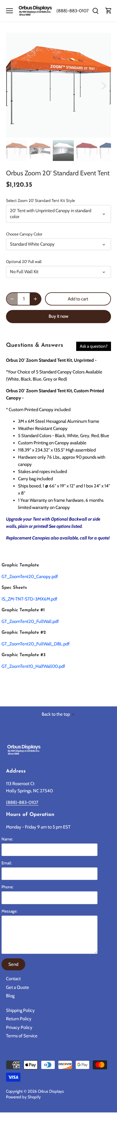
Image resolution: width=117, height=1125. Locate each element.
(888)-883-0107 (72, 10)
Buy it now (58, 316)
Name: (7, 839)
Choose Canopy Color (24, 234)
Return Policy (19, 1018)
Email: (7, 863)
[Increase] (35, 299)
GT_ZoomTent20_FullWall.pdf (30, 621)
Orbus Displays (51, 1091)
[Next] (103, 85)
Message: (9, 911)
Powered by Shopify (23, 1096)
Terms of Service (22, 1036)
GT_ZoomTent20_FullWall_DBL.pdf (36, 644)
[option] (58, 85)
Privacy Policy (19, 1027)
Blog (10, 995)
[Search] (95, 11)
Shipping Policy (20, 1010)
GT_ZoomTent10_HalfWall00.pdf (33, 666)
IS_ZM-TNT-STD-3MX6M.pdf (29, 599)
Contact (13, 978)
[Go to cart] (108, 11)
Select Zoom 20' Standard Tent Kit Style (40, 200)
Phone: (8, 886)
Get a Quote (17, 987)
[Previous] (13, 85)
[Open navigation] (9, 10)
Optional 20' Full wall (23, 261)
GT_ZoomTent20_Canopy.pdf (30, 576)
